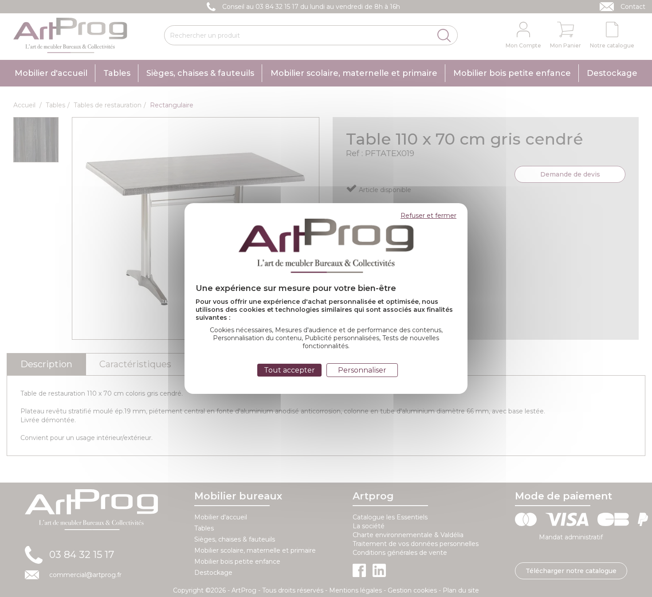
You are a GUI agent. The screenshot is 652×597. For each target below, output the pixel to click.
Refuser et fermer (428, 216)
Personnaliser (362, 370)
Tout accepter (289, 370)
